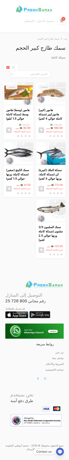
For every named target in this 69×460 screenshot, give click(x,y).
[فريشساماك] (34, 9)
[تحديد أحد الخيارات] (41, 130)
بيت (65, 38)
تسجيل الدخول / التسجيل (39, 21)
